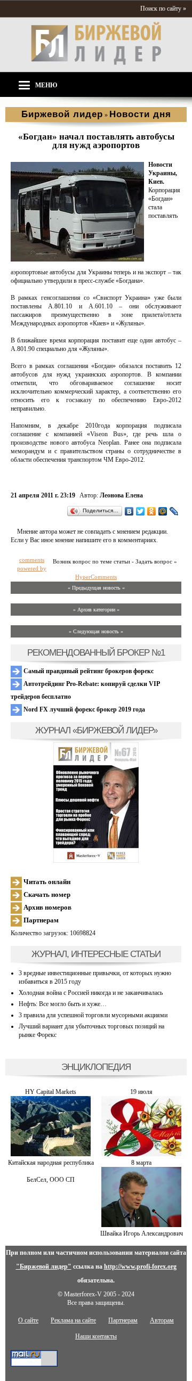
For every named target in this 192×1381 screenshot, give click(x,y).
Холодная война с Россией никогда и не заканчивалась (91, 992)
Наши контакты (96, 1336)
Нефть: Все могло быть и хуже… (63, 1004)
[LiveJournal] (174, 511)
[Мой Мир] (163, 511)
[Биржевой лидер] (96, 63)
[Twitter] (140, 511)
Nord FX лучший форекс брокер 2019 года (83, 709)
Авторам (162, 1320)
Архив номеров (46, 907)
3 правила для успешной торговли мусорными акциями (93, 1015)
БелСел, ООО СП (51, 1179)
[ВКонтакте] (129, 511)
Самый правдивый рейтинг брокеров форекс (88, 671)
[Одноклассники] (151, 511)
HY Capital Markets (50, 1092)
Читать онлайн (46, 882)
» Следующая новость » (96, 631)
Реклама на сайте (73, 1320)
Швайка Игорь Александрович (141, 1233)
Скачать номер (46, 894)
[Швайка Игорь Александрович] (141, 1225)
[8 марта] (141, 1154)
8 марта (141, 1162)
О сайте (28, 1320)
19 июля (141, 1092)
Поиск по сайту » (163, 8)
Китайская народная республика (51, 1162)
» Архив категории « (96, 609)
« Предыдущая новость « (96, 588)
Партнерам (40, 920)
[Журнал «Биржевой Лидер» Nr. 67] (96, 802)
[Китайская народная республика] (51, 1154)
